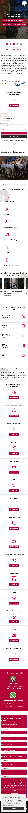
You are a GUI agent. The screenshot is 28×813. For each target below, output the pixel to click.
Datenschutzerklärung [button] (8, 805)
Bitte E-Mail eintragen (6, 744)
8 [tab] (17, 184)
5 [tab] (11, 184)
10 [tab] (20, 184)
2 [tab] (5, 184)
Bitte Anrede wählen (6, 727)
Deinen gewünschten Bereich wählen (10, 765)
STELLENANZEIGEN (20, 24)
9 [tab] (19, 184)
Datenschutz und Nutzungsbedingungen (12, 785)
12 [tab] (24, 184)
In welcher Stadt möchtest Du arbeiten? (10, 773)
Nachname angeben (6, 739)
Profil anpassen (14, 793)
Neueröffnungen (7, 24)
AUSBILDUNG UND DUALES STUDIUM (14, 20)
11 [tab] (22, 184)
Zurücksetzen (14, 136)
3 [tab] (7, 184)
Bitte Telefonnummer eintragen (8, 750)
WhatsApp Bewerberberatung (14, 701)
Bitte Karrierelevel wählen (11, 757)
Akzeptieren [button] (13, 808)
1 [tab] (3, 184)
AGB (26, 810)
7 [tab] (15, 184)
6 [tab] (13, 184)
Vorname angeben (5, 733)
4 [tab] (9, 184)
